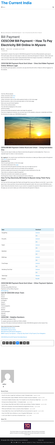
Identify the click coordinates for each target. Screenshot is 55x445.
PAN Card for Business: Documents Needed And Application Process (18, 406)
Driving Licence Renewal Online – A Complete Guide (14, 402)
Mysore (25, 337)
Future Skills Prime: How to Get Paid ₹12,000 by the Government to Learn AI (19, 411)
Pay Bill (37, 278)
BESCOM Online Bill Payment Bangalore (11, 331)
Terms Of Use (39, 442)
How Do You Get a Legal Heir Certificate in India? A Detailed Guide (17, 395)
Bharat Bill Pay (4, 290)
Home (3, 32)
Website (38, 275)
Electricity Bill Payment (12, 337)
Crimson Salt (41, 440)
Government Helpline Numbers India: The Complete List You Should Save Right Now (21, 399)
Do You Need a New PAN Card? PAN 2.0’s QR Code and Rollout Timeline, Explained (21, 404)
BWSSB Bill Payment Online (8, 328)
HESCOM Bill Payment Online (8, 329)
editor (3, 49)
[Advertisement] (27, 20)
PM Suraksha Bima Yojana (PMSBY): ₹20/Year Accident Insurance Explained (19, 397)
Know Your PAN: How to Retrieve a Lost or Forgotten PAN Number (17, 413)
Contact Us (29, 442)
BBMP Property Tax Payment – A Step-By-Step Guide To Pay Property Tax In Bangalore (23, 333)
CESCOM (3, 337)
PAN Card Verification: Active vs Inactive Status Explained (15, 408)
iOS (36, 235)
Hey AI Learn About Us (48, 442)
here (14, 95)
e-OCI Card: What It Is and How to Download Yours (13, 415)
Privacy (34, 442)
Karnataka (20, 337)
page (17, 164)
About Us (24, 442)
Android (38, 232)
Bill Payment (8, 32)
